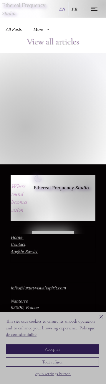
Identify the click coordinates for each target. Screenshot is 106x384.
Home (17, 237)
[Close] (98, 320)
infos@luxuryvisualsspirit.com (38, 288)
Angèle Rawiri (24, 251)
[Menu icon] (94, 8)
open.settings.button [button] (53, 373)
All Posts (14, 29)
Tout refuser (52, 362)
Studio (82, 188)
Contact (18, 244)
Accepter (52, 349)
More (38, 29)
